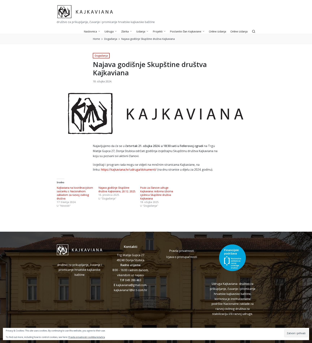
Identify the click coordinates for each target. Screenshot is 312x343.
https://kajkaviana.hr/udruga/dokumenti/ (129, 170)
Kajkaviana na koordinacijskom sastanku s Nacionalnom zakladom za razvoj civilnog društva (75, 193)
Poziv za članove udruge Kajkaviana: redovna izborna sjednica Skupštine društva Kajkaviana (156, 193)
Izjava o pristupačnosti (181, 257)
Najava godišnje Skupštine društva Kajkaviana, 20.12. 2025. (117, 189)
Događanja (101, 55)
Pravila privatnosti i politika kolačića (86, 337)
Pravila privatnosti (181, 251)
